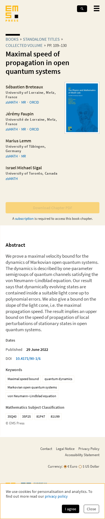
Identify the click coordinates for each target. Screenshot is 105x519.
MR (23, 102)
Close (91, 508)
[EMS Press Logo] (12, 14)
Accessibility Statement (82, 454)
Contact (46, 448)
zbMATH (12, 102)
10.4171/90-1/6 (28, 358)
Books (12, 39)
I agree (70, 508)
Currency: (55, 466)
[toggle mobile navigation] (96, 8)
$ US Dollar (91, 466)
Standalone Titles (41, 39)
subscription (24, 218)
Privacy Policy (88, 448)
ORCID (34, 102)
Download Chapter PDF (52, 207)
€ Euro (72, 466)
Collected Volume (24, 45)
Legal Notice (65, 448)
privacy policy (56, 496)
